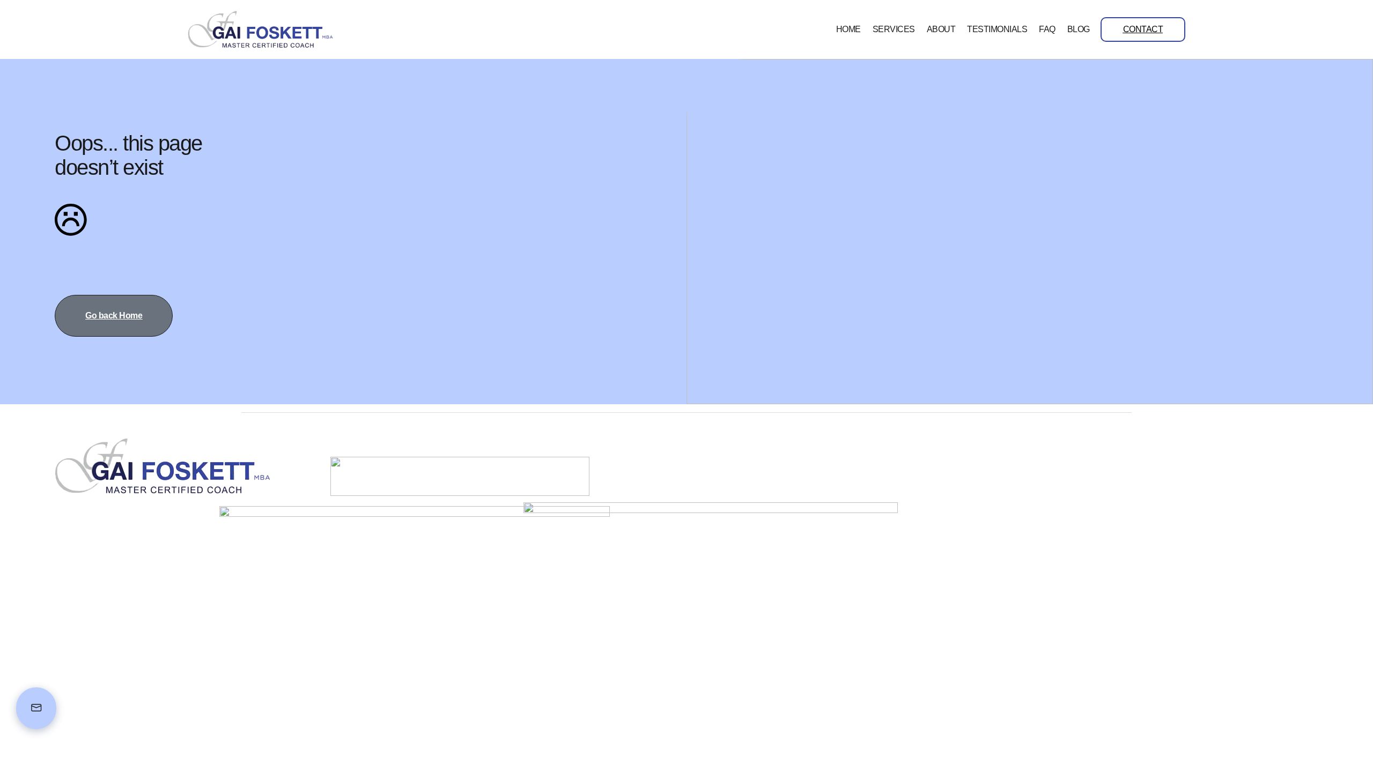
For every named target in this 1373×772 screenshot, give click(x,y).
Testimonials (997, 29)
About (941, 29)
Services (894, 29)
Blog (1078, 29)
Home (848, 29)
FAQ (1047, 29)
